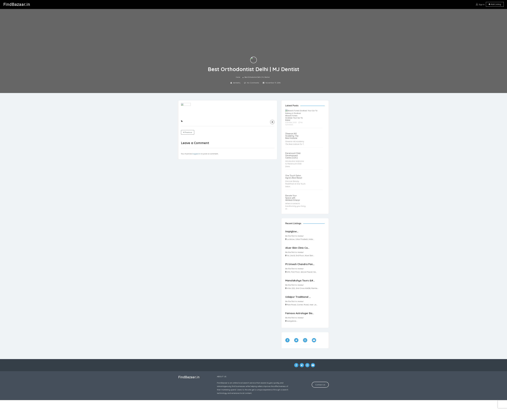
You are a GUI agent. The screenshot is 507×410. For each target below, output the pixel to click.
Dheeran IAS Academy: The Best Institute (291, 135)
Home (238, 77)
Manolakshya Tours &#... (300, 280)
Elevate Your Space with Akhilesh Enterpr (292, 197)
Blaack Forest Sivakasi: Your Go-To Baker (294, 118)
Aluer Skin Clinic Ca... (297, 247)
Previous (188, 132)
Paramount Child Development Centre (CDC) (292, 155)
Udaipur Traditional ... (298, 296)
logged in (196, 153)
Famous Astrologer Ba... (299, 313)
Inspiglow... (291, 231)
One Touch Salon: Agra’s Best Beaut (293, 176)
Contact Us (320, 384)
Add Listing (495, 4)
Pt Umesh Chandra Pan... (299, 264)
